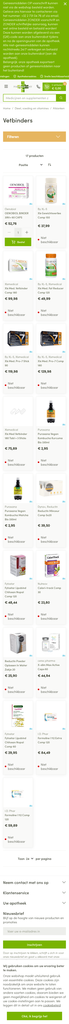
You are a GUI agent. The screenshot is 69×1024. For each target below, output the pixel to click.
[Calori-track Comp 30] (51, 565)
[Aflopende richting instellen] (49, 164)
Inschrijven (34, 944)
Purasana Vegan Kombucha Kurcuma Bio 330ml (50, 438)
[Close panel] (65, 4)
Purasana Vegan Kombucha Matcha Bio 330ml (16, 515)
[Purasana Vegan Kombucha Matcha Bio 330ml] (18, 488)
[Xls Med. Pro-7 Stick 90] (18, 338)
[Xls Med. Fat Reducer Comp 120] (51, 266)
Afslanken (59, 108)
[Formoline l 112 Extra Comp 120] (51, 715)
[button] (34, 136)
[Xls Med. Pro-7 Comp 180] (51, 338)
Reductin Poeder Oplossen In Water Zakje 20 (16, 665)
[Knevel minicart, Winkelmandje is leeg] (46, 86)
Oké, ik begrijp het (34, 1016)
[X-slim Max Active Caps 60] (51, 642)
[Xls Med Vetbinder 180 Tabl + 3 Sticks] (18, 411)
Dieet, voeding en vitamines (32, 108)
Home (7, 108)
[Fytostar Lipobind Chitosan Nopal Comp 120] (18, 565)
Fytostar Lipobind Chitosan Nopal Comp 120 (15, 592)
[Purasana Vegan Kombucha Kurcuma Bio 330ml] (51, 411)
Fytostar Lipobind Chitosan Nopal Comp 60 (15, 742)
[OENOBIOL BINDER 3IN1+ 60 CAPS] (18, 190)
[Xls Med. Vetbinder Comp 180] (18, 266)
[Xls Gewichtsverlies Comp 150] (51, 190)
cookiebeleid (52, 1005)
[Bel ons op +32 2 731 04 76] (38, 87)
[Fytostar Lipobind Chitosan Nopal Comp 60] (18, 715)
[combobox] (29, 98)
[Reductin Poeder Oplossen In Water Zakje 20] (18, 642)
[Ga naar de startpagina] (23, 86)
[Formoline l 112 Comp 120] (18, 792)
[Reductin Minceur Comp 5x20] (51, 488)
